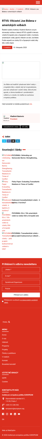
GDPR (4, 378)
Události (5, 342)
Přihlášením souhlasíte (21, 301)
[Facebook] (9, 141)
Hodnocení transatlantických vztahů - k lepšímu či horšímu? (26, 201)
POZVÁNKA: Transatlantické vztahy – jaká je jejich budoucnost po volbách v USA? (25, 234)
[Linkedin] (18, 141)
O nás (4, 339)
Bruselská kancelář (9, 364)
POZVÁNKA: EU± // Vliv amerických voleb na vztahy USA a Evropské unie (25, 214)
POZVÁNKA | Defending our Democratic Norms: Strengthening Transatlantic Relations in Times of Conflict (24, 156)
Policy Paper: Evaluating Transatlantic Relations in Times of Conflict (25, 183)
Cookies (5, 382)
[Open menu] (38, 2)
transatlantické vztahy (11, 127)
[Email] (13, 141)
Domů (4, 335)
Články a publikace (9, 353)
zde (30, 104)
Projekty (5, 350)
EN (3, 419)
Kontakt (5, 360)
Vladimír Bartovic (17, 116)
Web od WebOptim (8, 430)
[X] (4, 141)
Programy (5, 346)
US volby (25, 127)
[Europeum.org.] (5, 9)
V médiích (7, 47)
